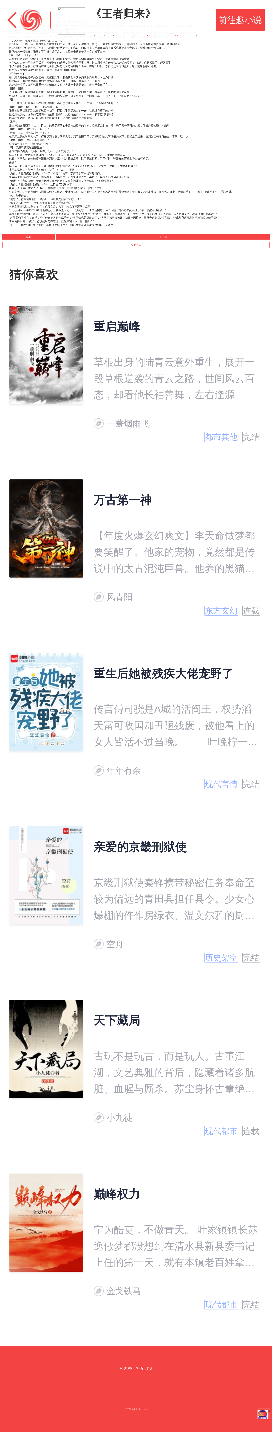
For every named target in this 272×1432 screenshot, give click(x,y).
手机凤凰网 (126, 1368)
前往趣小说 (240, 20)
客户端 (140, 1368)
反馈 (149, 1368)
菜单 (28, 236)
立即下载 (136, 245)
